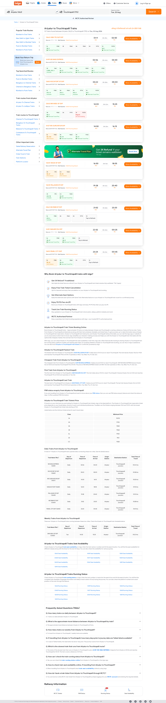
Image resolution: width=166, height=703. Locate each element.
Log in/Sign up (145, 3)
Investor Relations (94, 701)
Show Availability (132, 38)
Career (71, 701)
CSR (101, 701)
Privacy (59, 701)
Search (152, 11)
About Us (87, 701)
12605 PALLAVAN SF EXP (81, 352)
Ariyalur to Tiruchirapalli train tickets (67, 344)
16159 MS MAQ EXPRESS (82, 363)
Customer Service (79, 701)
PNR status (96, 393)
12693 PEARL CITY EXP (78, 383)
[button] (142, 3)
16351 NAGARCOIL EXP (79, 373)
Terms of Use (66, 701)
